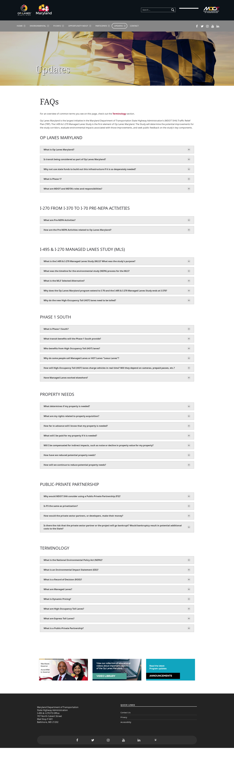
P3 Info (57, 26)
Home (20, 26)
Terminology (119, 113)
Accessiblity (126, 722)
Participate (101, 26)
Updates (118, 26)
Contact (134, 26)
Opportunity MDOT (78, 26)
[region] (117, 59)
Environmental (38, 26)
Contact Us (126, 712)
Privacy (124, 717)
